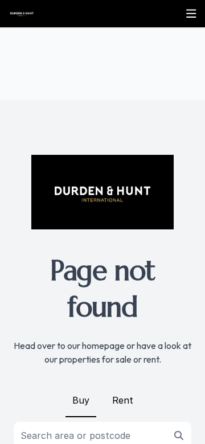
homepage (103, 345)
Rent (122, 400)
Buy (80, 400)
